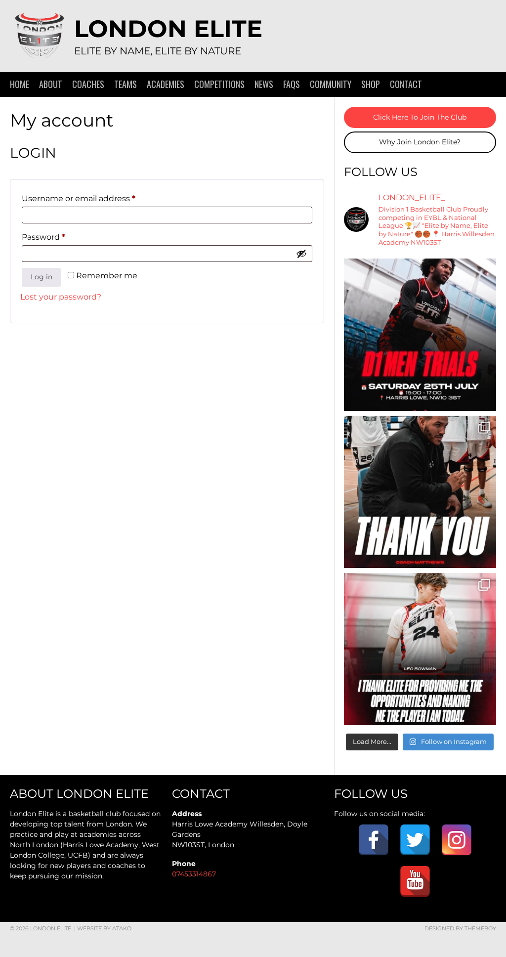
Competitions (219, 84)
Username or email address (97, 198)
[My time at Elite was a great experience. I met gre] (420, 649)
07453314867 (194, 874)
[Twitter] (415, 840)
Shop (370, 84)
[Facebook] (373, 840)
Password (62, 237)
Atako (121, 928)
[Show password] (301, 253)
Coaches (88, 84)
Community (330, 84)
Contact (406, 84)
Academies (165, 84)
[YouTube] (415, 881)
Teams (125, 84)
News (263, 84)
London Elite (168, 28)
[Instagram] (456, 840)
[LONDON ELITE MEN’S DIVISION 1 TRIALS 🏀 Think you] (420, 335)
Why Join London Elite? (420, 141)
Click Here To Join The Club (419, 117)
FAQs (291, 84)
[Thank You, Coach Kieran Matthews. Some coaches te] (420, 492)
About (50, 84)
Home (19, 84)
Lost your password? (60, 297)
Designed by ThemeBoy (460, 928)
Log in (41, 276)
